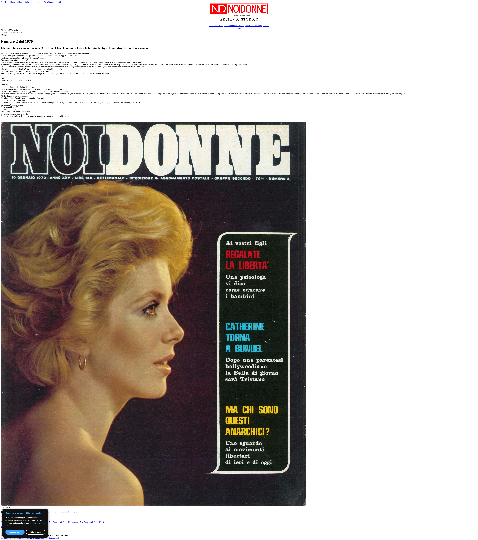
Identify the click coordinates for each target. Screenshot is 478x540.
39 (68, 512)
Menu (239, 28)
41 (72, 512)
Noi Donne (5, 2)
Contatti (58, 2)
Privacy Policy (6, 538)
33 (57, 512)
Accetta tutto (15, 532)
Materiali (39, 2)
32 (55, 512)
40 (70, 512)
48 (86, 512)
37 (64, 512)
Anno (58, 522)
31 (53, 512)
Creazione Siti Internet (43, 538)
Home (12, 2)
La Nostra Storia (22, 2)
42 (74, 512)
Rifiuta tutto (35, 532)
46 (82, 512)
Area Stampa (49, 2)
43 (76, 512)
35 (60, 512)
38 (66, 512)
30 (51, 512)
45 (80, 512)
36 (62, 512)
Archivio (32, 2)
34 (59, 512)
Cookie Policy (19, 538)
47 (84, 512)
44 (78, 512)
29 (49, 512)
